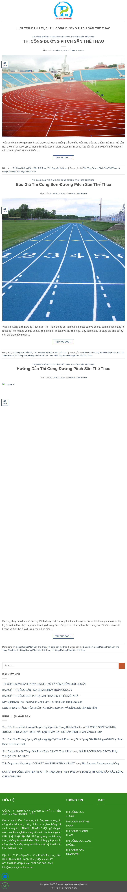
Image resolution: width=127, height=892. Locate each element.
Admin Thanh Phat (78, 194)
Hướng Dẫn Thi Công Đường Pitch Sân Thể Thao (63, 368)
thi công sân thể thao (26, 171)
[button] (4, 11)
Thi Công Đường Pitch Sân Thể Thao (51, 37)
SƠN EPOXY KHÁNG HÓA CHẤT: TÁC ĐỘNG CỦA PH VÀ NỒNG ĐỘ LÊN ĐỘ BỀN (49, 708)
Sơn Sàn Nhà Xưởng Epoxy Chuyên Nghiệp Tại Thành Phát (35, 739)
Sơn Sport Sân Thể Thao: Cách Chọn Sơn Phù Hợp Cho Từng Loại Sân (42, 702)
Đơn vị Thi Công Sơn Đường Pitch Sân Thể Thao (30, 355)
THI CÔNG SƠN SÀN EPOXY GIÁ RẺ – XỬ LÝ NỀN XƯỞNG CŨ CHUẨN (44, 684)
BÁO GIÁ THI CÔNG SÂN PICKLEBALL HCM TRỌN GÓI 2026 (37, 690)
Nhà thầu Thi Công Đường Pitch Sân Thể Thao (29, 650)
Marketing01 (78, 50)
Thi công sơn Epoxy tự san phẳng (100, 763)
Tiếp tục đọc (63, 158)
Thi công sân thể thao (83, 37)
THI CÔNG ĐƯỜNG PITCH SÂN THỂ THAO (63, 41)
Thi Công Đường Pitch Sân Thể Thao (100, 168)
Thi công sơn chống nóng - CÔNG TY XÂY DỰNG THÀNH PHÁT (38, 763)
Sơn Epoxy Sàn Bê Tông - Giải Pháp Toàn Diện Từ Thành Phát (37, 751)
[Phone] (5, 886)
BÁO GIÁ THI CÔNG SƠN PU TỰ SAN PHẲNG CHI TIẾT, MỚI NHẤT (41, 696)
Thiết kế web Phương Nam (63, 888)
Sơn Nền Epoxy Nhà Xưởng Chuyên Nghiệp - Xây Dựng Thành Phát (40, 727)
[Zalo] (5, 877)
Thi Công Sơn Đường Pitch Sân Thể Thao (73, 355)
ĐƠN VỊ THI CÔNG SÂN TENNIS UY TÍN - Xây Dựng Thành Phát (38, 771)
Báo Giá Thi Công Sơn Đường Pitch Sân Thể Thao (63, 184)
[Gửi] (122, 666)
